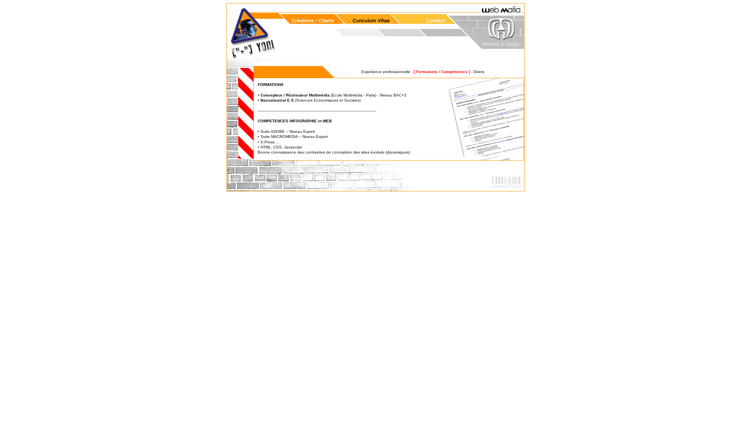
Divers (478, 72)
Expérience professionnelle (385, 72)
